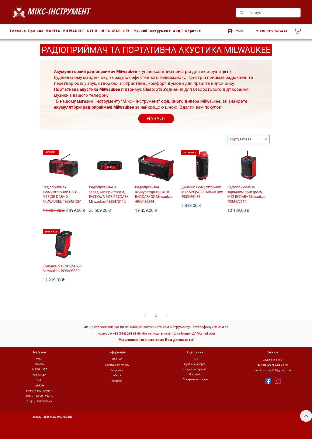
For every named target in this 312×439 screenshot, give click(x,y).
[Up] (306, 416)
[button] (298, 31)
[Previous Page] (145, 315)
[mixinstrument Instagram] (278, 381)
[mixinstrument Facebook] (268, 381)
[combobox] (248, 139)
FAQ (195, 359)
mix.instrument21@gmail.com (193, 333)
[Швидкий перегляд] (110, 165)
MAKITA (39, 364)
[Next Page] (167, 315)
